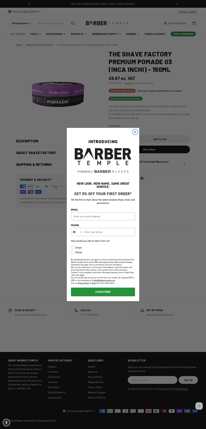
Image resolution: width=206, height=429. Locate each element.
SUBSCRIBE (103, 292)
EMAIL (74, 209)
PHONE (75, 225)
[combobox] (77, 232)
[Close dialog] (135, 132)
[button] (6, 422)
